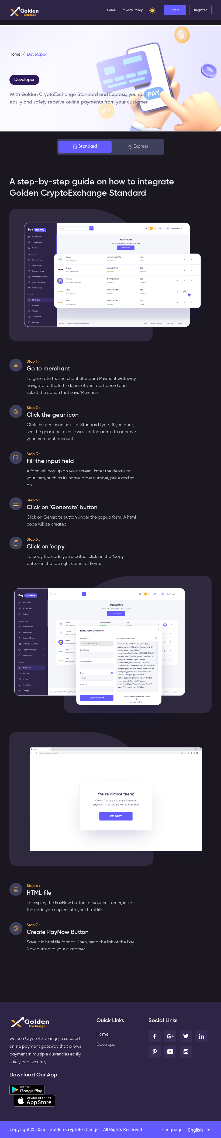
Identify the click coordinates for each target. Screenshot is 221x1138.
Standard (87, 146)
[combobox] (199, 1130)
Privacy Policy (132, 10)
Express (140, 146)
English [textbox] (195, 1130)
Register (200, 10)
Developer (24, 80)
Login (175, 10)
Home (111, 10)
